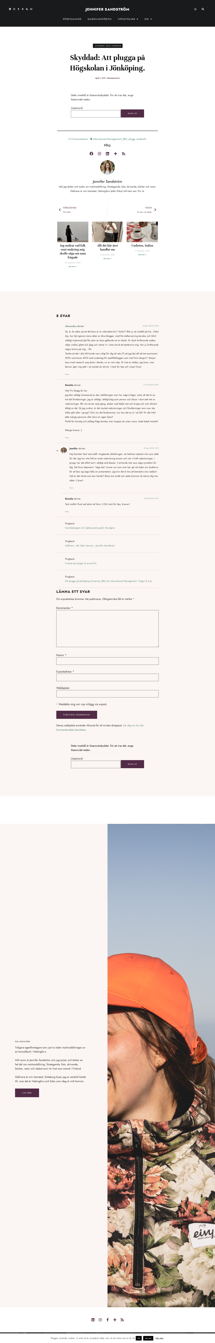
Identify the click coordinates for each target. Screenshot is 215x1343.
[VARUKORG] (195, 9)
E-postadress (65, 672)
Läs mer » (73, 266)
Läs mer (27, 1093)
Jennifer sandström (108, 9)
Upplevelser (126, 19)
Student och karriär (108, 46)
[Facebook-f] (18, 9)
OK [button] (138, 1338)
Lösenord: (77, 108)
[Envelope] (31, 9)
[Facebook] (91, 153)
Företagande (72, 19)
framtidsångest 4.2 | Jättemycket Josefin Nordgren (90, 528)
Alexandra (70, 326)
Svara (67, 374)
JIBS (125, 139)
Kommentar (64, 608)
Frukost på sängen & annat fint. (81, 563)
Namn (61, 655)
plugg (132, 139)
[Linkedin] (10, 9)
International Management (107, 139)
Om (147, 19)
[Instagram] (14, 9)
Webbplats (62, 688)
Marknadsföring (100, 19)
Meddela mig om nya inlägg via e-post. (83, 704)
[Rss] (27, 9)
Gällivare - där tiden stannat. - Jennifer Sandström (90, 545)
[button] (203, 9)
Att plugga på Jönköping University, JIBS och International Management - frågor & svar (108, 581)
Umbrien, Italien (142, 245)
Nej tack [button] (148, 1338)
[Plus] (23, 9)
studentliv (141, 139)
